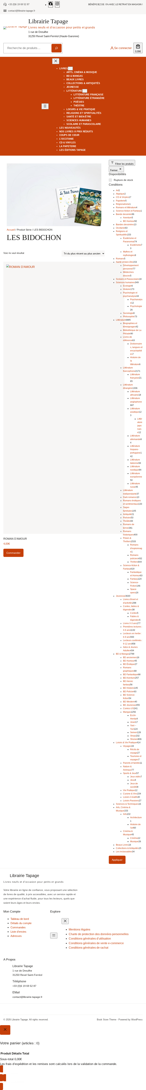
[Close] (5, 1030)
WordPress (137, 1019)
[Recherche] (56, 48)
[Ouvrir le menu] (45, 106)
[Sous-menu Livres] (70, 68)
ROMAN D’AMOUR (15, 538)
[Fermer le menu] (55, 61)
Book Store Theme (106, 1019)
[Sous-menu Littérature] (84, 91)
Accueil (11, 229)
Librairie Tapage (48, 21)
